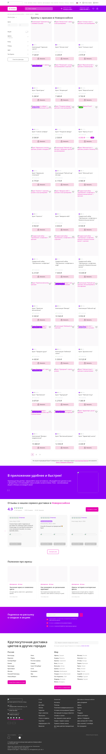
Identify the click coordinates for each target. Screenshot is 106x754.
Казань (10, 663)
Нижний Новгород (13, 674)
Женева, (56, 671)
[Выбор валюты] (80, 3)
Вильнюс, (57, 666)
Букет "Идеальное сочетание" (38, 174)
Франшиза (42, 715)
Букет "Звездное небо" (62, 216)
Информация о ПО (44, 723)
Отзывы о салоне (59, 715)
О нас (26, 2)
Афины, (56, 655)
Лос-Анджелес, (58, 676)
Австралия (86, 674)
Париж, (79, 663)
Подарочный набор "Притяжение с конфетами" (41, 262)
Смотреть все (53, 552)
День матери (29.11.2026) (84, 721)
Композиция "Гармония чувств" (39, 48)
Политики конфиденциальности (63, 708)
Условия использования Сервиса (64, 710)
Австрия (60, 663)
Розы (79, 710)
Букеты (79, 708)
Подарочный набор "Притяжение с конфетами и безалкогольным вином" (88, 218)
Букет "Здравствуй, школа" (87, 436)
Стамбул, (80, 676)
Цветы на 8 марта (82, 715)
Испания (62, 679)
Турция (85, 676)
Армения (62, 668)
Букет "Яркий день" (38, 90)
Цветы (79, 705)
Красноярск (11, 668)
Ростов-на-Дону (35, 661)
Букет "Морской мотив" (86, 90)
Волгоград (11, 655)
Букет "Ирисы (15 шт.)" (86, 132)
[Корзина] (97, 9)
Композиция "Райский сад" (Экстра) (64, 174)
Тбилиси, (80, 679)
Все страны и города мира (62, 687)
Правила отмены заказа (61, 723)
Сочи (32, 668)
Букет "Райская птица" (86, 395)
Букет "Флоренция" (61, 90)
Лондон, (56, 674)
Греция (61, 655)
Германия (62, 661)
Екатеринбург (12, 661)
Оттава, (79, 661)
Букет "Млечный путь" (86, 173)
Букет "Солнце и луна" (86, 47)
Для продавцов (46, 2)
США (65, 676)
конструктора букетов (81, 461)
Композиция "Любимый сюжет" (63, 352)
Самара (33, 663)
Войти (96, 2)
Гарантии (39, 2)
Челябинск (34, 676)
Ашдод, (56, 658)
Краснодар (11, 666)
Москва (10, 671)
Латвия (83, 668)
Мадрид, (57, 679)
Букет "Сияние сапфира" (40, 132)
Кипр (84, 658)
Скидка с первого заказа (61, 721)
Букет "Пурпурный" (61, 395)
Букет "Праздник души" (39, 351)
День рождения (82, 702)
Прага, (79, 666)
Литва (62, 666)
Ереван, (56, 668)
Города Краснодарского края (17, 682)
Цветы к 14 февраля (83, 718)
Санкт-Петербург (36, 666)
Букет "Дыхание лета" (85, 351)
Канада (84, 661)
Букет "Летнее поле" (61, 47)
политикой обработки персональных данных (66, 626)
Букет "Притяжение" (38, 395)
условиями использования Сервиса (63, 623)
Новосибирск (12, 676)
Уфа (32, 674)
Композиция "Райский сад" (87, 308)
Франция (85, 663)
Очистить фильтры (18, 59)
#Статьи (20, 584)
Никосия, (80, 658)
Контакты (61, 2)
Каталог (13, 8)
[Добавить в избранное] (49, 22)
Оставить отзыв (92, 509)
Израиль (62, 658)
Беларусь (62, 682)
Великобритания (65, 674)
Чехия (83, 666)
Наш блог (41, 721)
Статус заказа (88, 2)
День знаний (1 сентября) (85, 723)
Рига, (78, 668)
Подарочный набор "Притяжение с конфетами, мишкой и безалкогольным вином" (87, 264)
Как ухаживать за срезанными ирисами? (53, 588)
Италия (82, 671)
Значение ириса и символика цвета (21, 588)
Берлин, (56, 661)
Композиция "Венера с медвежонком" (39, 437)
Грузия (85, 679)
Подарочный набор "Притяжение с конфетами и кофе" (64, 263)
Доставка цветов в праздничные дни (64, 727)
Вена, (56, 663)
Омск (32, 655)
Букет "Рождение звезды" (63, 132)
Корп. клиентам (54, 2)
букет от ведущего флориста (64, 462)
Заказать (42, 59)
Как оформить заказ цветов (62, 718)
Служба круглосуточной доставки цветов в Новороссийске (25, 742)
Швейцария (63, 671)
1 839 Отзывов (28, 510)
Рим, (78, 671)
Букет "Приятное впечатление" (37, 309)
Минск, (56, 682)
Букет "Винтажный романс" (64, 436)
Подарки (80, 713)
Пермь (33, 658)
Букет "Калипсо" (37, 216)
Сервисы (72, 2)
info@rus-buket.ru (14, 714)
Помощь (67, 2)
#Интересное (13, 584)
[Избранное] (93, 9)
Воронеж (10, 658)
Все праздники (81, 726)
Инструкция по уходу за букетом (64, 713)
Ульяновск (34, 671)
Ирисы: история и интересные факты (84, 588)
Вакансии (41, 726)
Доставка (30, 2)
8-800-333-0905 (85, 646)
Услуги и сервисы (44, 718)
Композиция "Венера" (62, 308)
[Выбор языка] (77, 3)
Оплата (35, 2)
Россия (85, 655)
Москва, (79, 655)
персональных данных (54, 620)
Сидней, (79, 674)
